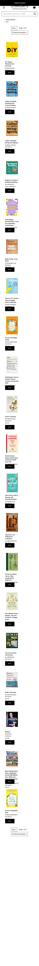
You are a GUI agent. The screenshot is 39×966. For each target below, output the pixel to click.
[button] (34, 7)
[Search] (34, 14)
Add (9, 72)
